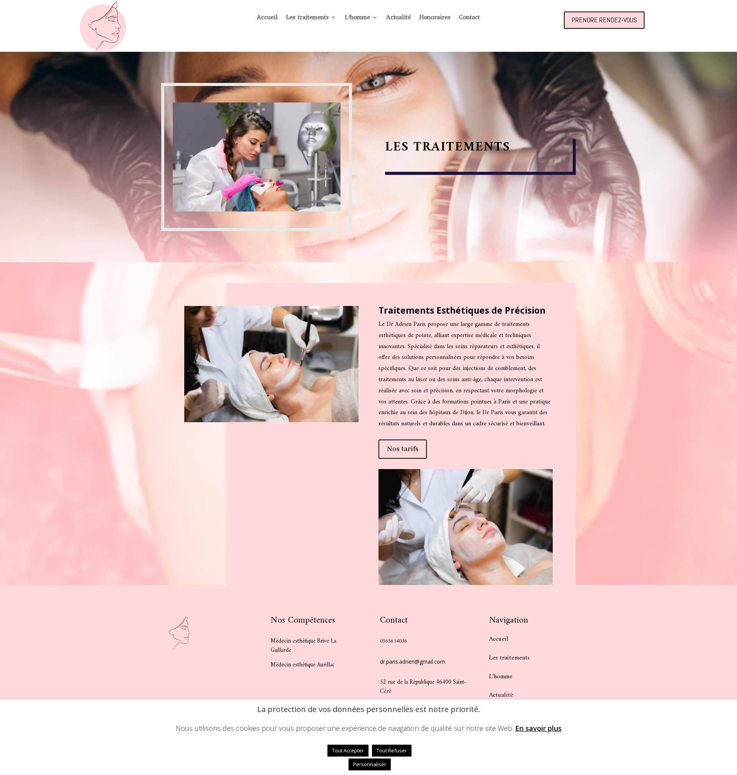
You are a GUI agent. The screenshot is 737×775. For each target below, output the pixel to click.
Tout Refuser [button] (392, 750)
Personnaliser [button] (369, 764)
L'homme (500, 676)
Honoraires (434, 18)
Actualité (398, 18)
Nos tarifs (402, 449)
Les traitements (307, 18)
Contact (469, 18)
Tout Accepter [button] (348, 750)
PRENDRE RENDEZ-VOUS (604, 19)
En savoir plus (538, 728)
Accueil (267, 18)
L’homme (357, 18)
